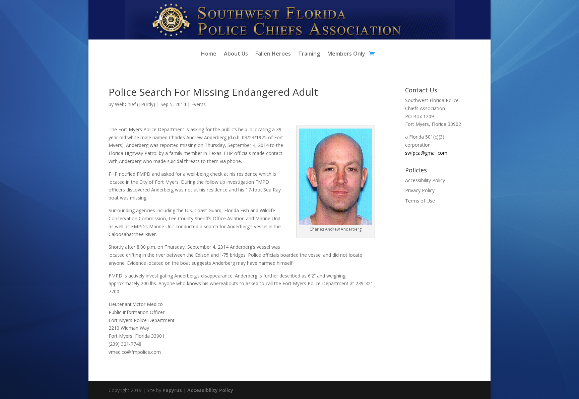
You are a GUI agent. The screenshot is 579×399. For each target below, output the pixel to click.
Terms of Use (420, 200)
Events (198, 104)
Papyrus (172, 390)
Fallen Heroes (273, 54)
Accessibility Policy (425, 180)
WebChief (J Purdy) (135, 104)
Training (309, 54)
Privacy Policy (420, 190)
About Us (236, 54)
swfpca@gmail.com (426, 153)
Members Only (346, 54)
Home (208, 54)
